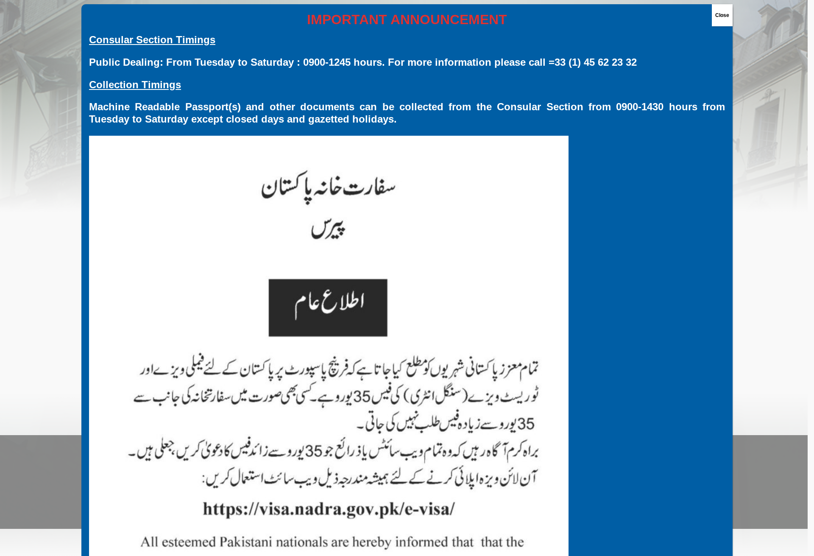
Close (722, 15)
